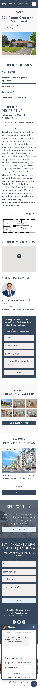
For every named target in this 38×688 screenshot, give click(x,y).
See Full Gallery (20, 25)
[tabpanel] (19, 464)
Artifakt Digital (22, 685)
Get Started (19, 529)
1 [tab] (16, 486)
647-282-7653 (13, 205)
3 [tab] (21, 486)
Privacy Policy (14, 683)
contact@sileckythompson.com (16, 331)
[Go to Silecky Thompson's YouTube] (19, 622)
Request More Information (20, 28)
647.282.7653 (11, 306)
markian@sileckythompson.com (17, 202)
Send (19, 372)
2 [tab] (19, 486)
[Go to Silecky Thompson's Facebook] (23, 622)
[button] (34, 4)
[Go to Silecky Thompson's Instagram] (14, 622)
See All (19, 492)
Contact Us (24, 683)
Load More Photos (19, 423)
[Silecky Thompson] (19, 3)
